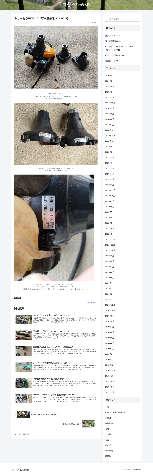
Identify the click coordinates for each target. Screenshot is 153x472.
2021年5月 (109, 278)
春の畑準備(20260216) (114, 41)
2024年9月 (109, 108)
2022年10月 (110, 196)
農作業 (108, 445)
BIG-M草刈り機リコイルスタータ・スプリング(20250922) (122, 48)
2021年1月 (109, 300)
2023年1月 (109, 185)
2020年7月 (109, 327)
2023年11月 (110, 136)
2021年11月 (110, 245)
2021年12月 (110, 239)
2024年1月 (109, 125)
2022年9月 (109, 201)
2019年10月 (110, 376)
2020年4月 (109, 343)
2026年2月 (109, 81)
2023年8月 (109, 152)
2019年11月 (110, 371)
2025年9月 (109, 86)
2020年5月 (109, 338)
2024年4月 (109, 119)
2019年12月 (110, 365)
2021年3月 (109, 289)
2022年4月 (109, 228)
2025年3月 (109, 92)
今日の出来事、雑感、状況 (116, 412)
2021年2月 (109, 294)
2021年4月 (109, 283)
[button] (138, 19)
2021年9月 (109, 256)
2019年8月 (109, 387)
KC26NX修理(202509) (114, 55)
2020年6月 (109, 332)
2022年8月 (109, 207)
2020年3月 (109, 349)
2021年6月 (109, 272)
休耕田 (108, 418)
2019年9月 (109, 381)
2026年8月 (109, 76)
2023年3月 (109, 179)
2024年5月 (109, 114)
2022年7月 (109, 212)
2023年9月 (109, 147)
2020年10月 (110, 310)
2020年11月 (110, 305)
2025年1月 (109, 97)
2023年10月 (110, 141)
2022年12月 (110, 190)
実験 (107, 429)
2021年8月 (109, 261)
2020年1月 (109, 360)
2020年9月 (109, 316)
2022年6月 (109, 218)
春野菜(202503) (111, 61)
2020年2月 (109, 354)
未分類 (108, 434)
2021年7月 (109, 267)
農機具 (18, 298)
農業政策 (109, 451)
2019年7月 (109, 392)
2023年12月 (110, 130)
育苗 (107, 440)
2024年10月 (110, 103)
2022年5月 (109, 223)
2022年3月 (109, 234)
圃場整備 (109, 423)
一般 (107, 407)
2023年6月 (109, 163)
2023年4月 (109, 174)
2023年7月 (109, 157)
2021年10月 (110, 250)
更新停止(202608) (112, 36)
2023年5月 (109, 168)
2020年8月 (109, 321)
